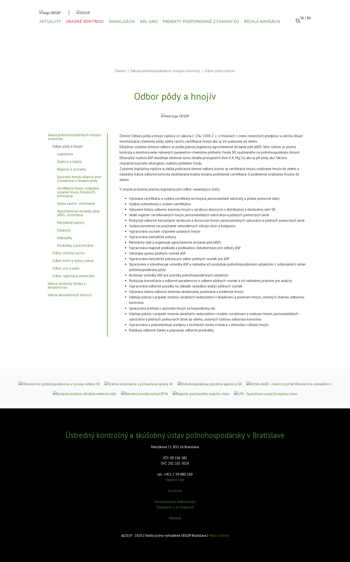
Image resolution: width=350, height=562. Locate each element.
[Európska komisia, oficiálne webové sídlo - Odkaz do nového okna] (84, 393)
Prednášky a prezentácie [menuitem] (75, 246)
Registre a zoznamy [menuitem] (71, 169)
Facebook (175, 490)
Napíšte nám (175, 479)
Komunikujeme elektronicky (175, 501)
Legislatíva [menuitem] (65, 154)
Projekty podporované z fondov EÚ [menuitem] (201, 21)
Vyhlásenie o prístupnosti (175, 507)
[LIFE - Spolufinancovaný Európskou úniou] (265, 393)
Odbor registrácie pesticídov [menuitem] (73, 276)
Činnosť (120, 71)
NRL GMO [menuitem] (149, 21)
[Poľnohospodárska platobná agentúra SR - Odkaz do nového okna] (210, 384)
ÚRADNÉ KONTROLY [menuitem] (85, 21)
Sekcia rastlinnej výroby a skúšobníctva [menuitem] (66, 286)
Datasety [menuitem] (63, 230)
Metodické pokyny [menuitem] (71, 223)
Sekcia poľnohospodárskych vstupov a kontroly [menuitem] (74, 137)
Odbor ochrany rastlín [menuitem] (68, 253)
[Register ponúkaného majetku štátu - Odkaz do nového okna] (201, 393)
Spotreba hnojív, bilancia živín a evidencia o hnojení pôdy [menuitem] (79, 179)
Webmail (175, 518)
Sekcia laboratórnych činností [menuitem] (70, 295)
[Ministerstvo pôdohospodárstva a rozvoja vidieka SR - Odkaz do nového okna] (59, 384)
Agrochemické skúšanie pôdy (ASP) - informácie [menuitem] (78, 213)
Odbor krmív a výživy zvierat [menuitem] (73, 261)
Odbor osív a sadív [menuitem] (66, 268)
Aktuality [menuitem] (50, 21)
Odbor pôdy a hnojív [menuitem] (67, 147)
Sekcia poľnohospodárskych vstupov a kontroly (165, 71)
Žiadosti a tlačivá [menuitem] (69, 162)
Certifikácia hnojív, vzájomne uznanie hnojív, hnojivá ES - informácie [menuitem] (78, 192)
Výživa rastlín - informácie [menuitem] (76, 204)
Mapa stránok (219, 535)
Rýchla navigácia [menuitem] (262, 21)
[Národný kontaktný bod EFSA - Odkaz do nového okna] (144, 393)
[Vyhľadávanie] (298, 21)
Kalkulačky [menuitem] (64, 238)
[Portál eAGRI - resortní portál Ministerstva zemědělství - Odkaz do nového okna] (289, 384)
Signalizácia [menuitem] (122, 21)
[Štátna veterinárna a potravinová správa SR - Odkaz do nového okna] (139, 384)
